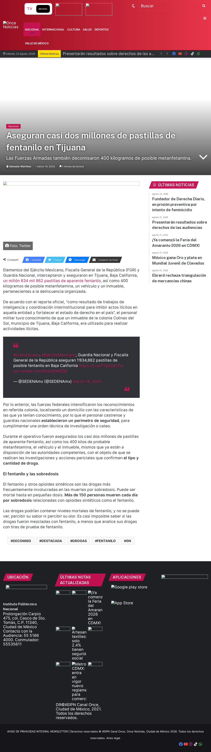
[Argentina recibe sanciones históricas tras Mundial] (95, 666)
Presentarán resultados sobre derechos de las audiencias (116, 53)
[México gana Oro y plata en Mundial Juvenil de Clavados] (63, 631)
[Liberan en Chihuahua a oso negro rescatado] (63, 666)
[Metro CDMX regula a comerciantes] (79, 681)
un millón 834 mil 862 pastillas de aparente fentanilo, (52, 280)
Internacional (53, 29)
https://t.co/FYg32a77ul (101, 365)
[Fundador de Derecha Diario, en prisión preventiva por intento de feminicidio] (63, 594)
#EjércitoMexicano (58, 355)
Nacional (32, 29)
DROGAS (79, 541)
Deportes (102, 29)
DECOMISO (22, 541)
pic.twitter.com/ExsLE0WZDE (40, 371)
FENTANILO (106, 541)
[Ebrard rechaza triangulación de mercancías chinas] (95, 631)
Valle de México (37, 43)
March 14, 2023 (87, 381)
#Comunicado (26, 355)
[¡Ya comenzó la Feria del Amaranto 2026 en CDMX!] (95, 607)
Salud (87, 29)
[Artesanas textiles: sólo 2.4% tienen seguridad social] (79, 643)
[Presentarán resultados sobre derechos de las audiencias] (79, 594)
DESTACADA (51, 541)
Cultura (73, 29)
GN (128, 541)
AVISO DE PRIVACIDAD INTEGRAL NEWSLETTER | (38, 731)
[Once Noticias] (13, 25)
